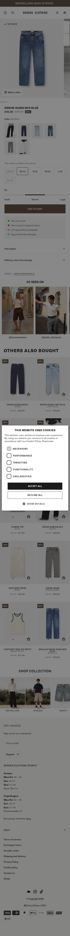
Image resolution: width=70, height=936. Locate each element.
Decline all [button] (35, 495)
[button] (35, 504)
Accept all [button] (35, 486)
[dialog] (35, 468)
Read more (48, 441)
